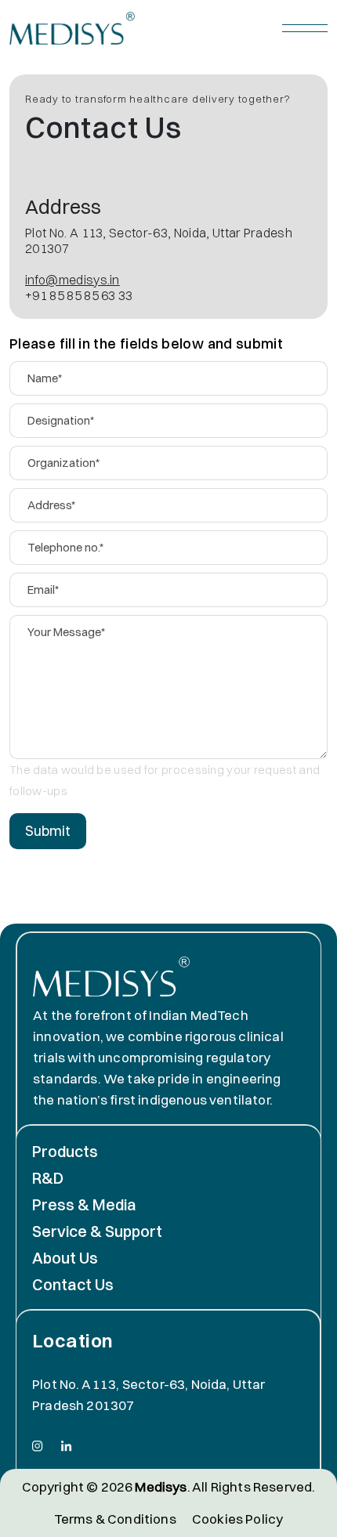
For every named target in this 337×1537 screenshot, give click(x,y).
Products (65, 1151)
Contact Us (73, 1284)
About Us (65, 1258)
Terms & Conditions (115, 1518)
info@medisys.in (72, 280)
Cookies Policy (237, 1518)
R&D (47, 1178)
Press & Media (84, 1204)
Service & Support (97, 1231)
